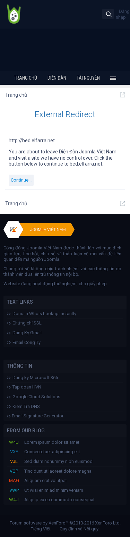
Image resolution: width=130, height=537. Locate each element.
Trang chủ (25, 78)
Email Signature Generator (37, 415)
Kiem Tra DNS (26, 406)
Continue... (21, 180)
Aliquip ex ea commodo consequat (59, 499)
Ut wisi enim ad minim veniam (53, 490)
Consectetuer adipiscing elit (52, 451)
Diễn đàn (56, 78)
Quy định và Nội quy (79, 528)
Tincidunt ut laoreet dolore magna (58, 471)
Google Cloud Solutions (36, 396)
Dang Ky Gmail (27, 332)
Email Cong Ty (26, 342)
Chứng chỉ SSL (27, 323)
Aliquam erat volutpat (45, 480)
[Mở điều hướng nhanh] (122, 95)
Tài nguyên (88, 78)
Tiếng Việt (41, 528)
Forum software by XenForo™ (65, 523)
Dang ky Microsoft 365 (35, 377)
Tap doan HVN (26, 387)
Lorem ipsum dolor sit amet (51, 442)
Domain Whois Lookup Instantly (44, 313)
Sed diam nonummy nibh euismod (58, 461)
